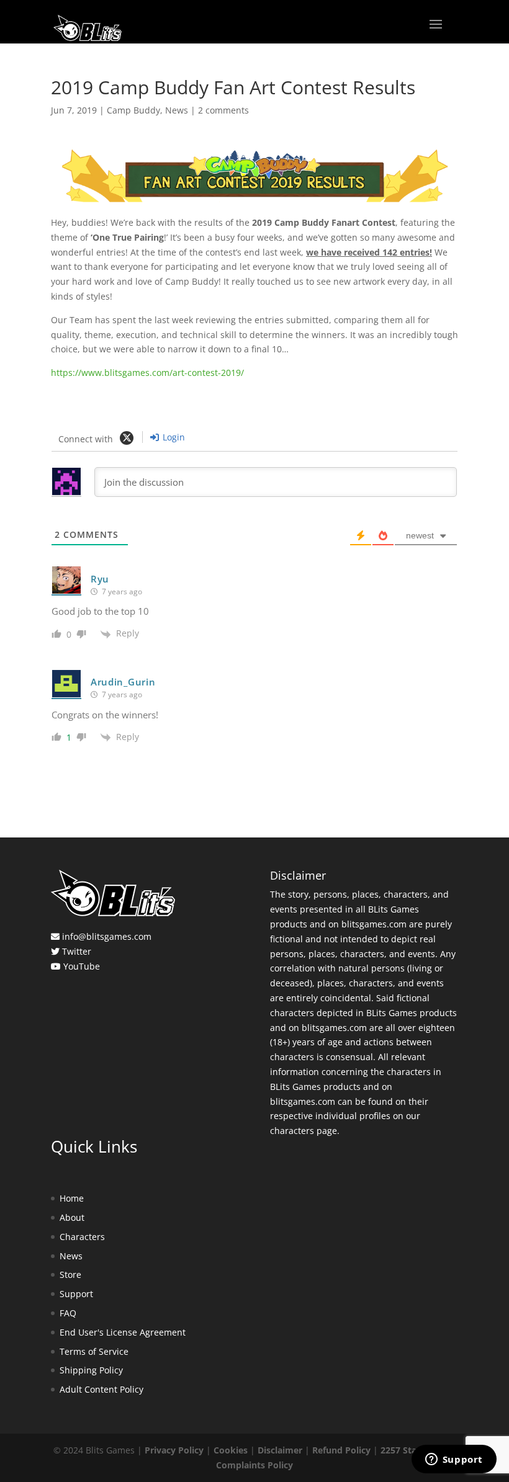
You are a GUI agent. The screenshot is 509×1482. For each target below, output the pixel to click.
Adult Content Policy (101, 1389)
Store (70, 1274)
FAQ (68, 1313)
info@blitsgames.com (106, 936)
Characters (82, 1237)
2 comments (223, 110)
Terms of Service (94, 1351)
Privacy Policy (174, 1450)
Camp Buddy (133, 110)
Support (76, 1294)
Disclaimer (280, 1450)
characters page (303, 1130)
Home (72, 1198)
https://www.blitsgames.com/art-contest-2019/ (147, 372)
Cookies (231, 1450)
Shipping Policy (91, 1370)
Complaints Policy (254, 1465)
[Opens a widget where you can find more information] (454, 1460)
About (72, 1217)
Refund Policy (341, 1450)
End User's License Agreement (123, 1332)
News (176, 110)
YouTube (81, 966)
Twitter (76, 951)
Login (172, 437)
